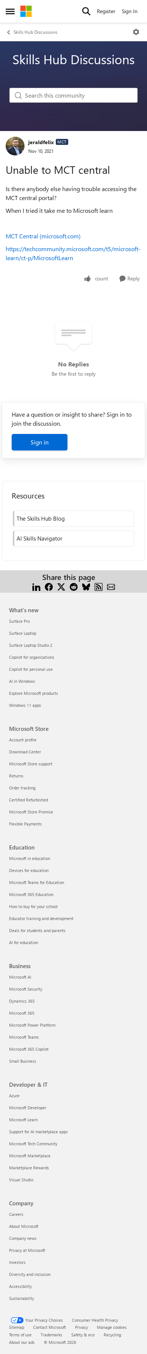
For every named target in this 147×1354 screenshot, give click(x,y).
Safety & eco (83, 1334)
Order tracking (22, 788)
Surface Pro (19, 621)
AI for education (23, 942)
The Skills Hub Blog (41, 518)
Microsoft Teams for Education (36, 882)
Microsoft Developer (27, 1107)
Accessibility (20, 1286)
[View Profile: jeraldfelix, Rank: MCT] (15, 146)
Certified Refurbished (28, 800)
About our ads (22, 1342)
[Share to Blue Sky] (86, 586)
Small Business (22, 1061)
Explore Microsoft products (33, 693)
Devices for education (29, 870)
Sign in (40, 442)
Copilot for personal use (31, 669)
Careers (16, 1214)
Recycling (112, 1334)
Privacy (81, 1327)
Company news (23, 1238)
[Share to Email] (111, 586)
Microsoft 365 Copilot (29, 1049)
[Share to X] (61, 586)
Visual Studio (21, 1179)
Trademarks (51, 1334)
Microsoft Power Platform (32, 1025)
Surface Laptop (22, 633)
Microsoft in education (29, 858)
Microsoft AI (20, 977)
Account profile (23, 740)
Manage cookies (112, 1327)
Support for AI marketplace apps (38, 1131)
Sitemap (16, 1327)
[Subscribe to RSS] (99, 586)
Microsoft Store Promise (31, 812)
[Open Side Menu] (10, 11)
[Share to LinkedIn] (36, 586)
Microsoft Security (25, 989)
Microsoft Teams (24, 1037)
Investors (17, 1262)
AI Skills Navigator (39, 538)
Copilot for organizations (31, 657)
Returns (16, 776)
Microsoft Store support (30, 764)
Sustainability (21, 1298)
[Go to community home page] (26, 11)
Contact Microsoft (49, 1327)
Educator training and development (41, 918)
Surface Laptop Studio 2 (30, 645)
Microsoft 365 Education (31, 894)
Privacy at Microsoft (27, 1250)
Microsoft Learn (23, 1119)
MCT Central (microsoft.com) (43, 236)
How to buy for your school (33, 906)
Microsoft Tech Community (33, 1143)
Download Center (25, 752)
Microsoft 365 (21, 1013)
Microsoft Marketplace (30, 1155)
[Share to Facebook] (49, 586)
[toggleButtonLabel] (136, 32)
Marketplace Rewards (29, 1167)
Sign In (130, 11)
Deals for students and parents (37, 930)
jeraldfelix (41, 142)
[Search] (86, 11)
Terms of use (20, 1334)
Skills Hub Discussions (35, 32)
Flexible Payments (25, 824)
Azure (14, 1095)
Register (106, 11)
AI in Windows (22, 681)
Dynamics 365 (22, 1001)
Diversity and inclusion (30, 1274)
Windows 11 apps (25, 705)
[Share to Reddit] (74, 586)
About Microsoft (23, 1226)
